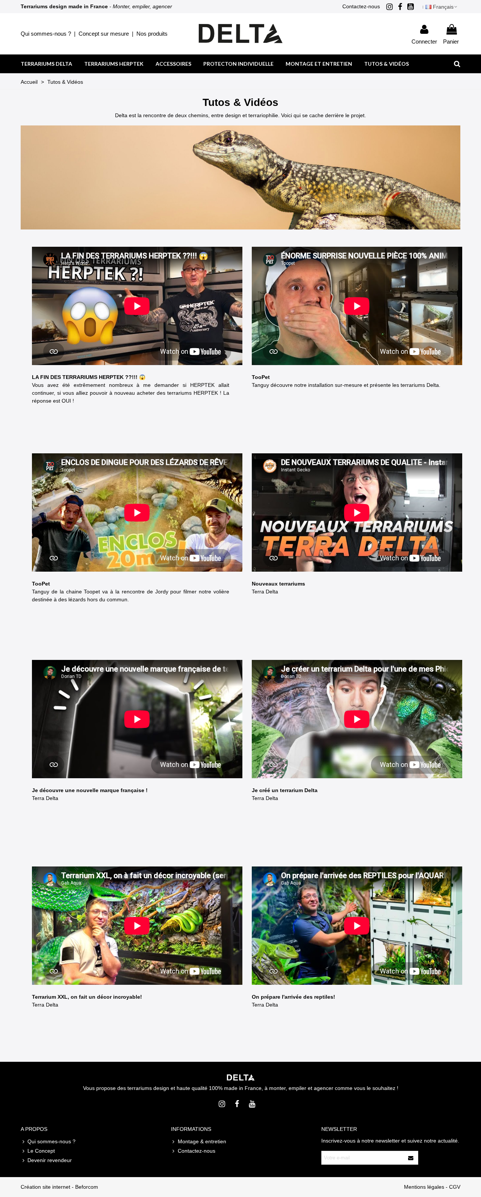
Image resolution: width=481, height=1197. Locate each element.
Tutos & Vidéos (386, 63)
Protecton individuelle (238, 63)
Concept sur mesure (104, 33)
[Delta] (240, 33)
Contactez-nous (361, 6)
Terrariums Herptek (114, 63)
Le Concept (41, 1151)
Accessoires (173, 63)
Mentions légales (424, 1187)
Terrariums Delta (46, 63)
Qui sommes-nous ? (46, 33)
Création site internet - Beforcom (59, 1187)
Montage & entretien (202, 1141)
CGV (454, 1187)
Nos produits (152, 33)
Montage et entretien (319, 63)
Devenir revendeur (49, 1160)
